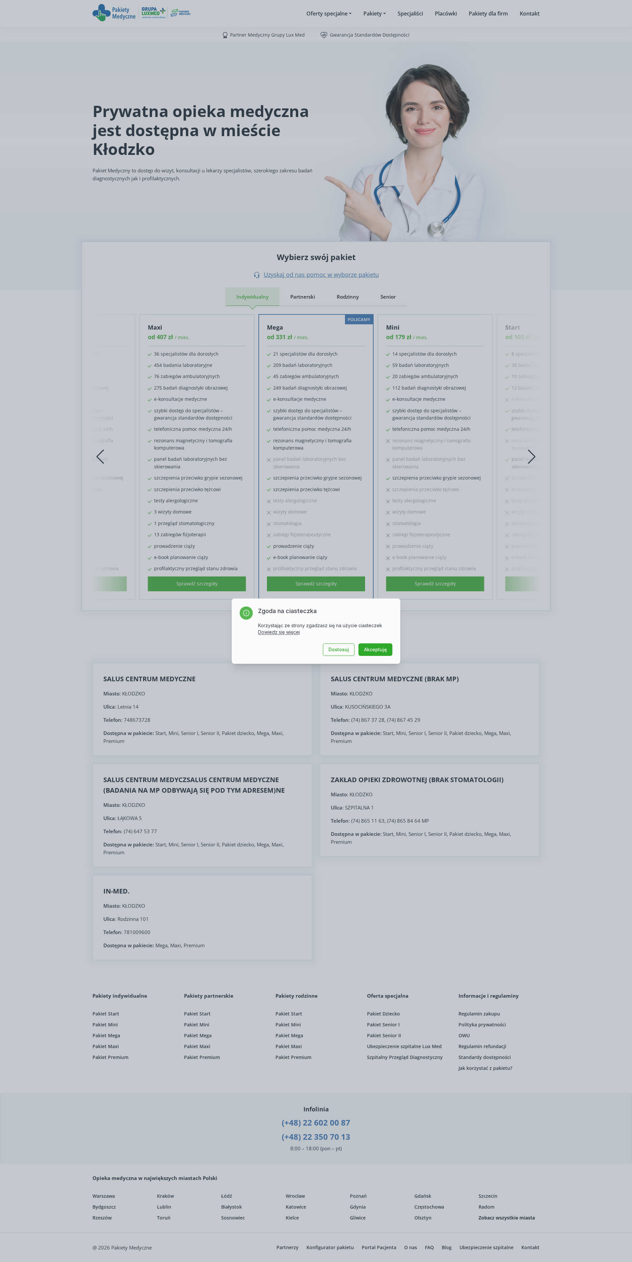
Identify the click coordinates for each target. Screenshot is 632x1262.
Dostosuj (339, 649)
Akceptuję (375, 649)
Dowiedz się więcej (279, 632)
